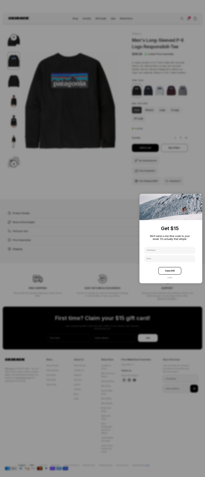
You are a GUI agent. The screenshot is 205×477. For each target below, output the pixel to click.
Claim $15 (170, 271)
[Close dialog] (197, 199)
